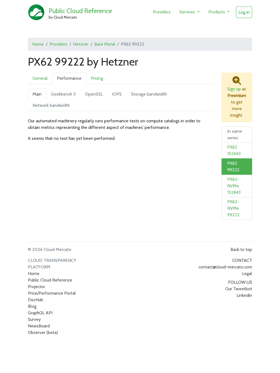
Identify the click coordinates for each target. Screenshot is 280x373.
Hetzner (81, 44)
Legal (247, 273)
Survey (34, 319)
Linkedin (244, 295)
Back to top (241, 249)
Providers (162, 11)
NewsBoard (39, 325)
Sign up (234, 88)
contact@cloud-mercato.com (225, 267)
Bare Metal (104, 44)
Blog (32, 306)
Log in (244, 12)
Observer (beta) (43, 332)
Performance (69, 78)
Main (37, 94)
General (40, 78)
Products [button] (217, 11)
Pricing (97, 78)
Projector (36, 286)
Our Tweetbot (238, 288)
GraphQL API (40, 312)
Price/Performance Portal (52, 293)
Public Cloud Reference (80, 11)
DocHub (35, 299)
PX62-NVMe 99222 (233, 208)
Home (38, 44)
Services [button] (187, 11)
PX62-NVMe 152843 (234, 186)
